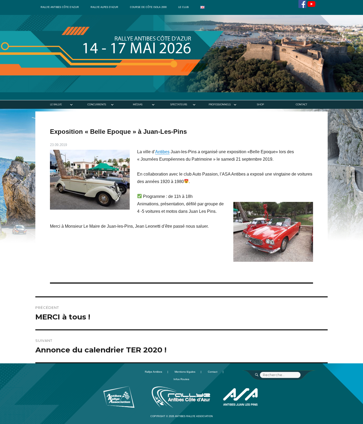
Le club (183, 7)
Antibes (162, 151)
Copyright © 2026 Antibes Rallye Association (181, 416)
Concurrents (96, 104)
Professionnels (220, 104)
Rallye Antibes (153, 371)
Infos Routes (181, 379)
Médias (137, 104)
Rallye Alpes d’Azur (104, 7)
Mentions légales (185, 371)
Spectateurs (178, 104)
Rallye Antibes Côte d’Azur (60, 7)
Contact (301, 104)
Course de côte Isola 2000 (148, 7)
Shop (260, 104)
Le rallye (56, 104)
